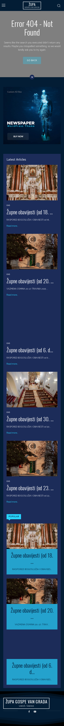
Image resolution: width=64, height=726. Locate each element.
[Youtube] (35, 712)
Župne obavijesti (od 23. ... (30, 488)
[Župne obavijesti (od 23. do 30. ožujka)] (32, 458)
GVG (8, 205)
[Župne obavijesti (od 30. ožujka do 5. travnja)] (32, 389)
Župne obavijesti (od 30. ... (30, 419)
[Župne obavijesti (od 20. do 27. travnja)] (32, 251)
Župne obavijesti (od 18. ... (30, 212)
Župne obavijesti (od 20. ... (30, 281)
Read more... (12, 226)
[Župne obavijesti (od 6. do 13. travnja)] (32, 320)
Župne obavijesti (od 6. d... (30, 350)
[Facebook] (29, 712)
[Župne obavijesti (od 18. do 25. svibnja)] (32, 182)
